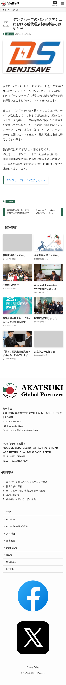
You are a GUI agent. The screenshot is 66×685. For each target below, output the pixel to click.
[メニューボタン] (62, 3)
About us (10, 519)
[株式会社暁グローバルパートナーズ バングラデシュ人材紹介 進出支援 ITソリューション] (10, 3)
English (10, 569)
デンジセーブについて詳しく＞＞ (26, 180)
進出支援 (10, 540)
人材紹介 (10, 533)
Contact (12, 562)
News (9, 554)
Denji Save (11, 547)
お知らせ (9, 34)
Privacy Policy (33, 667)
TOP (8, 512)
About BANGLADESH (17, 526)
